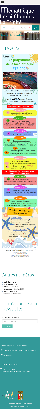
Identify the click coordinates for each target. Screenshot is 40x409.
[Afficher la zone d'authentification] (7, 2)
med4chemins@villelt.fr (10, 364)
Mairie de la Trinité (17, 406)
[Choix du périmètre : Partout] (5, 27)
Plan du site (27, 403)
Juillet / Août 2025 (11, 291)
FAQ (27, 406)
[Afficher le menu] (2, 2)
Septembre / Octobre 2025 (14, 289)
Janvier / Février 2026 (12, 286)
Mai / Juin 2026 (10, 282)
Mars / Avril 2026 (10, 284)
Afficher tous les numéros (12, 293)
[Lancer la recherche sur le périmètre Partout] (35, 27)
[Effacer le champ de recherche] (29, 27)
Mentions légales (14, 403)
